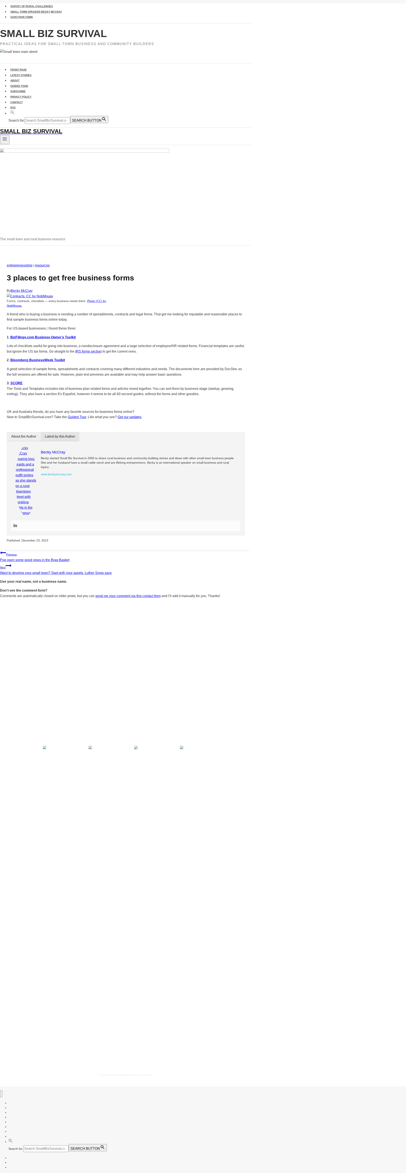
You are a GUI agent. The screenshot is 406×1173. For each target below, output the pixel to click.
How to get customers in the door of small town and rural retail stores (70, 703)
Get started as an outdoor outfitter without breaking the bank (62, 694)
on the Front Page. (196, 658)
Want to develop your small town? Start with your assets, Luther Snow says (56, 570)
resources (42, 265)
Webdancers (160, 1075)
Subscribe (18, 91)
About (14, 80)
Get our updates (129, 417)
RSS (13, 107)
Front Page (18, 69)
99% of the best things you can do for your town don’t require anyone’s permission (82, 686)
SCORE (16, 383)
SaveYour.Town (21, 17)
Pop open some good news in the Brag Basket (34, 557)
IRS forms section (88, 351)
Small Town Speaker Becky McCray (36, 11)
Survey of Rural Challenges (31, 6)
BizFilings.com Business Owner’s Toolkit (43, 337)
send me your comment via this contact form (128, 596)
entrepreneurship (19, 265)
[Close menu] (1, 1093)
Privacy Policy (21, 96)
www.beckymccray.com (56, 474)
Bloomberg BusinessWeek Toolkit (37, 360)
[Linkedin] (15, 525)
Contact (16, 102)
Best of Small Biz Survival (52, 713)
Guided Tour (19, 86)
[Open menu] (5, 139)
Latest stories (21, 75)
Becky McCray (22, 291)
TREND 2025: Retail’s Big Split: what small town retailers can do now (69, 678)
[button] (12, 113)
